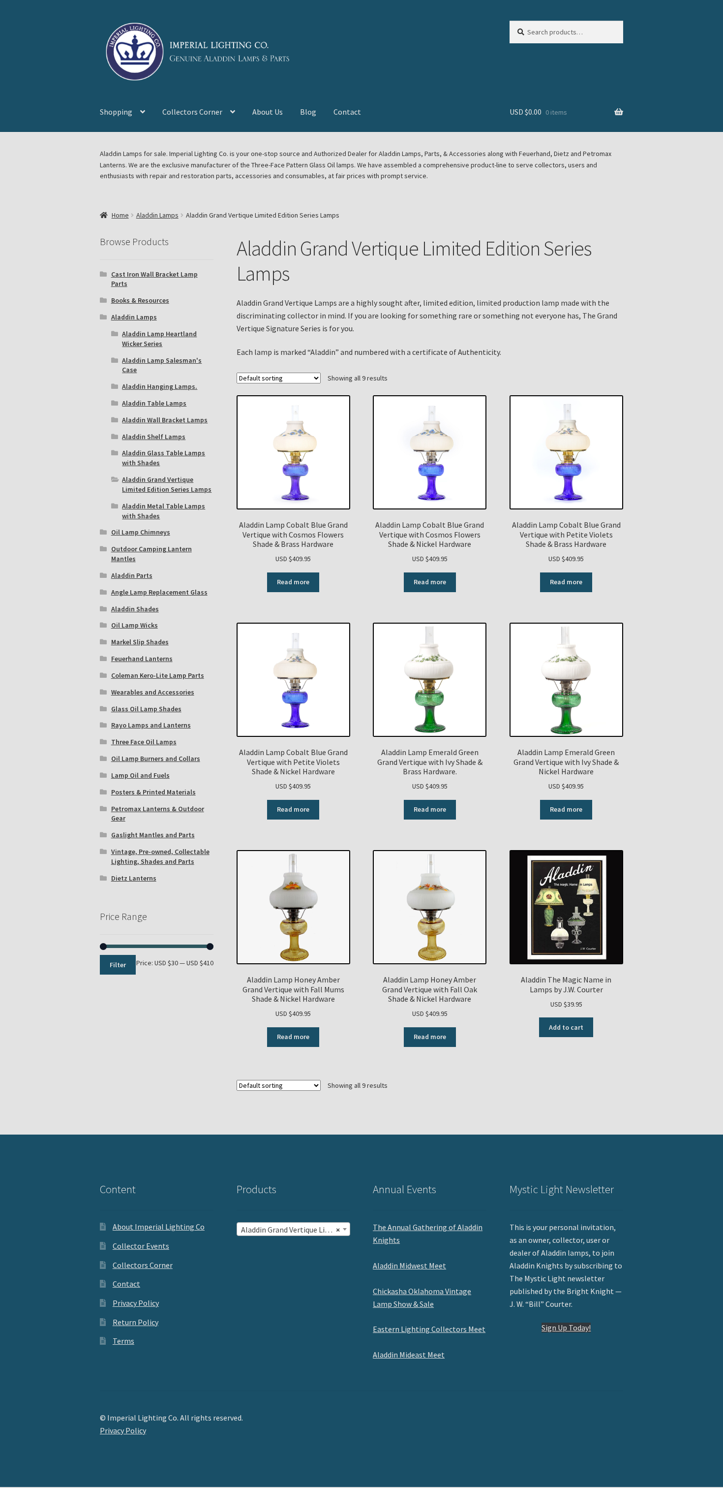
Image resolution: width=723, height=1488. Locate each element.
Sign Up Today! (566, 1327)
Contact (347, 112)
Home (120, 215)
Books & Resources (140, 300)
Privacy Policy (136, 1303)
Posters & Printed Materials (153, 792)
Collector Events (141, 1246)
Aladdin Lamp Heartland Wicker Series (159, 338)
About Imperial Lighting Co (159, 1227)
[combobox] (293, 1229)
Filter (118, 964)
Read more (293, 581)
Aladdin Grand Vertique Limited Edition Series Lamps (166, 484)
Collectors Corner (192, 112)
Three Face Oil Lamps (144, 741)
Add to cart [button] (566, 1027)
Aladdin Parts (131, 575)
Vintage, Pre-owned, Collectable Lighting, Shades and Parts (160, 856)
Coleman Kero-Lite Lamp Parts (157, 675)
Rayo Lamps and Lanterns (151, 725)
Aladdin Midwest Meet (409, 1265)
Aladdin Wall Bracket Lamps (165, 419)
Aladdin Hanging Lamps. (159, 386)
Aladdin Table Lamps (154, 403)
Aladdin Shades (135, 608)
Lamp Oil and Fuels (140, 775)
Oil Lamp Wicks (134, 625)
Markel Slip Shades (140, 641)
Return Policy (135, 1322)
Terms (123, 1341)
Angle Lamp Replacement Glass (159, 592)
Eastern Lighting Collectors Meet (429, 1329)
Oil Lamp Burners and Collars (155, 758)
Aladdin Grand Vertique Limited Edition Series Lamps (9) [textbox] (295, 1230)
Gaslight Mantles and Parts (153, 834)
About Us (267, 112)
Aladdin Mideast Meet (409, 1355)
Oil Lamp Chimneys (140, 532)
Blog (308, 112)
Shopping (116, 112)
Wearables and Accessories (152, 692)
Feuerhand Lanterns (142, 658)
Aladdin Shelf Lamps (153, 436)
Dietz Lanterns (133, 878)
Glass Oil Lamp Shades (146, 708)
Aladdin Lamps (157, 215)
